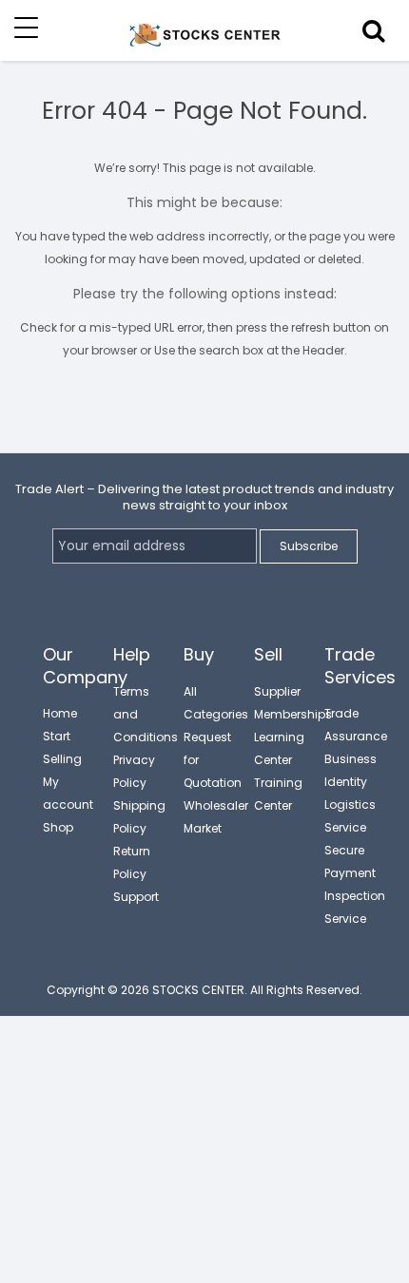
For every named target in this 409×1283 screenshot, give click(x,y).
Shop (58, 827)
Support (136, 897)
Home (60, 713)
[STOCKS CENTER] (204, 45)
